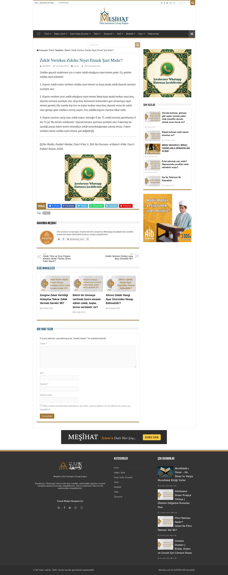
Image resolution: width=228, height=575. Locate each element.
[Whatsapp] (174, 3)
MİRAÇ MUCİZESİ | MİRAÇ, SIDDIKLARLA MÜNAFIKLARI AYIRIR (176, 148)
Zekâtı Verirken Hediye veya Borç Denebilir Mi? (119, 256)
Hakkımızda (64, 3)
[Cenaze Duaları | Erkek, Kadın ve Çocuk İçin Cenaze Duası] (165, 544)
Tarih (119, 34)
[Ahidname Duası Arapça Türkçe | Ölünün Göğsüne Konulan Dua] (165, 494)
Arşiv (140, 34)
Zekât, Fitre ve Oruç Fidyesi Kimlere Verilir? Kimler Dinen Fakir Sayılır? (57, 257)
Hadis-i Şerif (59, 34)
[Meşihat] (114, 15)
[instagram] (170, 3)
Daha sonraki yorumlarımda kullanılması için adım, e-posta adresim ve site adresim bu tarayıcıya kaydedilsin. (85, 408)
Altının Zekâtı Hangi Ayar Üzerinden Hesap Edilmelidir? (119, 299)
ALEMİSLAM (179, 570)
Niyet (46, 213)
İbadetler (59, 50)
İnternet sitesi (46, 395)
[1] (92, 131)
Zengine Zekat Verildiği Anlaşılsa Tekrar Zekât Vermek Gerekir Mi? (54, 299)
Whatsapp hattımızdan (56, 483)
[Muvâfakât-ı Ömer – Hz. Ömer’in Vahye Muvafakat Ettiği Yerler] (165, 471)
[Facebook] (164, 3)
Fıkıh (47, 34)
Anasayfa (43, 50)
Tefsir (96, 34)
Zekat (67, 50)
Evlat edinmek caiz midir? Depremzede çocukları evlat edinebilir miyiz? (175, 164)
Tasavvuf (108, 34)
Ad (42, 373)
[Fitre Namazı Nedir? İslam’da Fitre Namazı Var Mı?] (165, 521)
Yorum (43, 343)
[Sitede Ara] (192, 2)
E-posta (44, 384)
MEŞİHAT (46, 66)
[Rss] (162, 3)
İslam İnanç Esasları (79, 34)
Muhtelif (129, 34)
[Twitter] (167, 3)
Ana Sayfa (39, 33)
